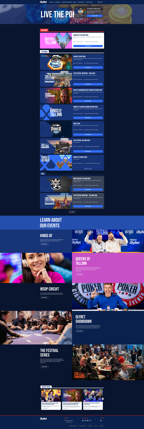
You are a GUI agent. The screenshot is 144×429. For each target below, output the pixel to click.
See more (72, 212)
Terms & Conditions (82, 425)
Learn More (94, 15)
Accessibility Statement (73, 425)
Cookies (95, 425)
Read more (88, 46)
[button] (41, 399)
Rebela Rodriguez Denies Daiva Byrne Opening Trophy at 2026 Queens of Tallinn (50, 403)
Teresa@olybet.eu (68, 422)
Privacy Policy (90, 425)
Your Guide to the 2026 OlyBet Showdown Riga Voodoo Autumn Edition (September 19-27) (71, 403)
